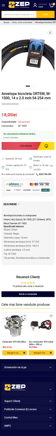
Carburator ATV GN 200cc (14, 342)
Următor (50, 334)
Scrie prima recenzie (10, 104)
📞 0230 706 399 (43, 174)
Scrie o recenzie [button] (28, 294)
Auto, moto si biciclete (22, 22)
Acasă (6, 22)
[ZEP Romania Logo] (19, 5)
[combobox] (19, 14)
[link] (24, 315)
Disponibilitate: (9, 122)
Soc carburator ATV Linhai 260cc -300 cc (41, 343)
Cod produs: (8, 126)
